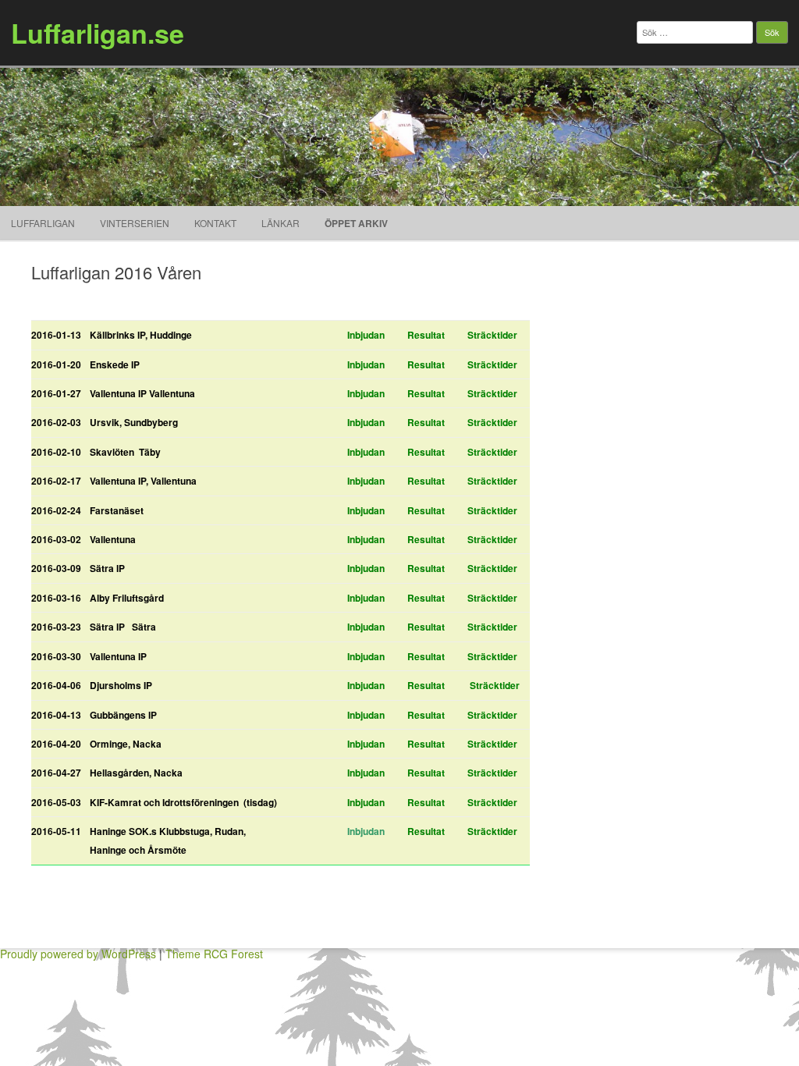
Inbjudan (366, 335)
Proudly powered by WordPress (78, 953)
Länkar (280, 222)
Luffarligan (43, 222)
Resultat (426, 335)
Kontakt (215, 222)
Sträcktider (492, 335)
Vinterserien (134, 222)
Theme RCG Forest (214, 953)
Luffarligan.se (97, 33)
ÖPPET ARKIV (356, 223)
